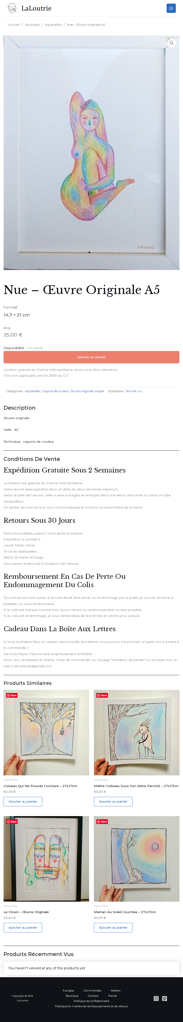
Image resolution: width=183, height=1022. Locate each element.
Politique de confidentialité (91, 1001)
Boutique (32, 24)
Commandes (92, 990)
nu (140, 391)
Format (10, 307)
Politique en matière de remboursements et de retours (91, 1006)
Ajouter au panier (91, 357)
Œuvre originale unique (87, 391)
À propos (68, 990)
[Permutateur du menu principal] (171, 8)
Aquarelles (53, 24)
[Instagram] (156, 998)
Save (14, 695)
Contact (93, 995)
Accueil (14, 24)
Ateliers (115, 990)
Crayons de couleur (55, 391)
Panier (112, 995)
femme (131, 391)
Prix (7, 328)
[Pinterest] (164, 998)
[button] (172, 43)
